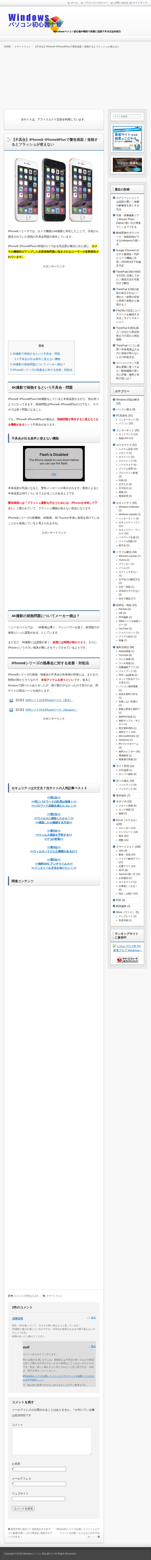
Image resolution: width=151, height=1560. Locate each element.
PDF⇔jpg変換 (126, 675)
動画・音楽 (125, 854)
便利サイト (125, 732)
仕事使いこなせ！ (128, 886)
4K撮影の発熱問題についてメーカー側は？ (37, 364)
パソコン (123, 423)
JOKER (17, 1318)
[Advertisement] (75, 78)
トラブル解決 (124, 552)
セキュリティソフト (129, 522)
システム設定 (126, 449)
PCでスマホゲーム (129, 744)
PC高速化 (121, 415)
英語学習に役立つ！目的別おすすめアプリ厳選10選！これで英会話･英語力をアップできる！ (30, 1533)
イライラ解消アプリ (129, 858)
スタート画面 (126, 805)
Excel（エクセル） (127, 820)
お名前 (16, 1463)
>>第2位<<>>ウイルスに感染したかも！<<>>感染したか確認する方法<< (54, 818)
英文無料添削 (126, 728)
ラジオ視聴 (125, 663)
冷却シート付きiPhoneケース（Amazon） (51, 709)
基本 (121, 836)
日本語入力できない (129, 590)
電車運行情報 (126, 759)
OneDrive (124, 740)
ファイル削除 (126, 541)
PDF (118, 900)
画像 (121, 640)
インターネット (127, 419)
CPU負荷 (124, 770)
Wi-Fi (121, 870)
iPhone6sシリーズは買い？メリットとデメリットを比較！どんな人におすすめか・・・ (78, 1533)
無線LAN (123, 438)
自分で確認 (125, 598)
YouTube (123, 628)
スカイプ (123, 453)
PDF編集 (123, 617)
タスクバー (125, 457)
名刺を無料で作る (128, 694)
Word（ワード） (125, 912)
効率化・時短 (124, 605)
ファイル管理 (126, 468)
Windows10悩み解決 (127, 399)
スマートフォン (54, 1295)
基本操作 (121, 795)
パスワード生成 (127, 537)
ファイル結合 (126, 636)
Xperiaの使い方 (127, 874)
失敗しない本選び (128, 701)
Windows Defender (129, 507)
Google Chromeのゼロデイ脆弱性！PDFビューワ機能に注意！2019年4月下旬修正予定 (128, 258)
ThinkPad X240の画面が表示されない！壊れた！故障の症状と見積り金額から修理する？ (127, 297)
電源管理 (123, 496)
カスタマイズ (124, 444)
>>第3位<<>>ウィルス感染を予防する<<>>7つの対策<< (54, 834)
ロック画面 (125, 809)
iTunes (122, 560)
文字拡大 (123, 488)
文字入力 (123, 484)
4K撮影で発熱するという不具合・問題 (35, 353)
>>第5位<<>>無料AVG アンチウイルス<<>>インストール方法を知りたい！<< (53, 863)
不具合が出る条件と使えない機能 (37, 359)
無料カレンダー (127, 751)
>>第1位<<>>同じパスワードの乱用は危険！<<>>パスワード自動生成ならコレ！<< (53, 801)
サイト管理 (122, 766)
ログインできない (128, 572)
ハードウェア (126, 464)
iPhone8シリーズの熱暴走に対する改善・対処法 (41, 369)
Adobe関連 (125, 651)
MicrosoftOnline (127, 736)
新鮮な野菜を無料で (129, 709)
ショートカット (127, 632)
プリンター (125, 564)
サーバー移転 (126, 774)
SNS (121, 850)
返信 (93, 1317)
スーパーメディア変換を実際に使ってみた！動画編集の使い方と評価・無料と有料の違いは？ (127, 371)
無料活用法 (122, 647)
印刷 (121, 480)
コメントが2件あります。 (27, 1295)
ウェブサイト (20, 1493)
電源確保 (123, 755)
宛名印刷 (123, 920)
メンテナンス (126, 789)
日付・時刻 (125, 587)
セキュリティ (124, 502)
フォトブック (126, 671)
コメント (17, 1424)
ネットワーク (126, 434)
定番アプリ (125, 866)
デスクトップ (126, 460)
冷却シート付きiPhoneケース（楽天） (49, 700)
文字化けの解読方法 (129, 579)
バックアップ (126, 784)
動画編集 (121, 906)
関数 (121, 840)
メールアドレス (21, 1478)
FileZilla (123, 609)
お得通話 (123, 878)
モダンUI (121, 801)
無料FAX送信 (126, 716)
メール (122, 568)
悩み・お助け (126, 893)
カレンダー (125, 828)
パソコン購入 (124, 409)
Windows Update (128, 514)
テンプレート (126, 832)
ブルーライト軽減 (128, 472)
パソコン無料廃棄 (128, 686)
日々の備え (122, 780)
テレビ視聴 (125, 659)
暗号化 (122, 545)
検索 (121, 492)
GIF (120, 613)
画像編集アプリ (127, 667)
